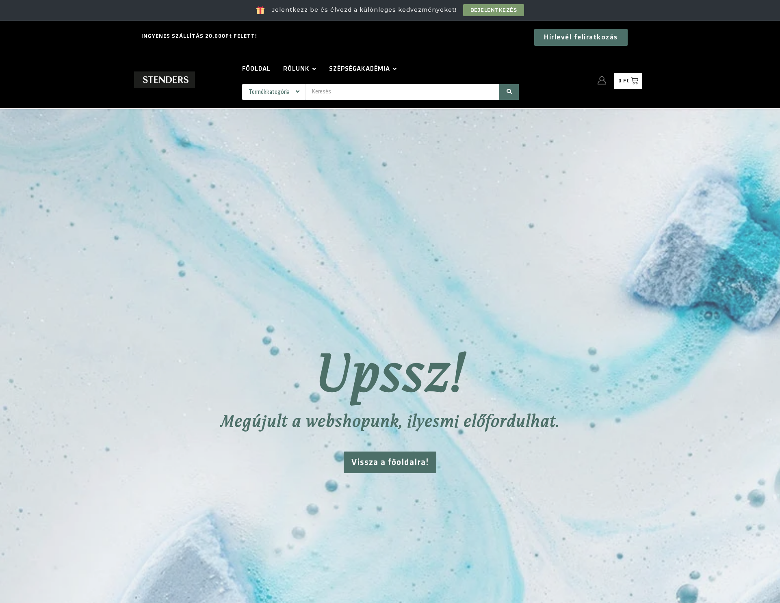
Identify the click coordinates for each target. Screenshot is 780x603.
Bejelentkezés (493, 10)
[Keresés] (509, 92)
